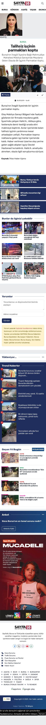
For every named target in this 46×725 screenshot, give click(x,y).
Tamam (42, 714)
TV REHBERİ (32, 685)
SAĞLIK (28, 680)
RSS (8, 699)
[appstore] (16, 689)
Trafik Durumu (10, 656)
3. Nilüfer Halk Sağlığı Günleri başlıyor (32, 277)
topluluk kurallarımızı (24, 328)
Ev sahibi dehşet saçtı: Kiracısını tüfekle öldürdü (34, 257)
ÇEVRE (6, 674)
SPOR (36, 680)
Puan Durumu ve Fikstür (14, 658)
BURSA (5, 10)
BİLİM (15, 672)
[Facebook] (15, 646)
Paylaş (6, 95)
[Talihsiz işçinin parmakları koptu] (23, 78)
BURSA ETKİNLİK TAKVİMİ (13, 685)
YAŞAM (33, 10)
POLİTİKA (18, 680)
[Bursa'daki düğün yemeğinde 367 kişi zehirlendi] (34, 228)
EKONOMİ (34, 674)
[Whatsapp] (31, 646)
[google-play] (28, 689)
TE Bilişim (29, 706)
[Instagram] (23, 646)
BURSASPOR (35, 672)
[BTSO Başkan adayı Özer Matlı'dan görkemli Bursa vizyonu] (12, 268)
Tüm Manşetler (10, 661)
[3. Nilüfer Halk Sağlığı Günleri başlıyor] (34, 268)
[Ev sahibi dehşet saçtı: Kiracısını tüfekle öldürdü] (34, 249)
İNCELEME (18, 677)
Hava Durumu (10, 653)
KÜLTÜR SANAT (31, 677)
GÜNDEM (14, 10)
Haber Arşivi (9, 666)
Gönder (6, 320)
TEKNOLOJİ (8, 682)
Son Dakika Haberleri (13, 663)
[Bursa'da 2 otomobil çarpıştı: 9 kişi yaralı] (12, 228)
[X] (19, 646)
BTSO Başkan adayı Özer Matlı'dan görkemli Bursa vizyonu (11, 278)
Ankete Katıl (8, 528)
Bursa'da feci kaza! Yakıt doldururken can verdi (11, 257)
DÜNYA (15, 674)
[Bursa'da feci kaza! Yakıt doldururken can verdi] (12, 249)
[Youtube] (27, 646)
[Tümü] (43, 357)
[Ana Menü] (2, 3)
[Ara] (42, 3)
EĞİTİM (24, 674)
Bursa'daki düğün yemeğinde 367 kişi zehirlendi (31, 237)
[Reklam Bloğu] (23, 577)
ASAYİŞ (24, 10)
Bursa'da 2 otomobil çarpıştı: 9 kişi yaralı (10, 236)
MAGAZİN (7, 680)
